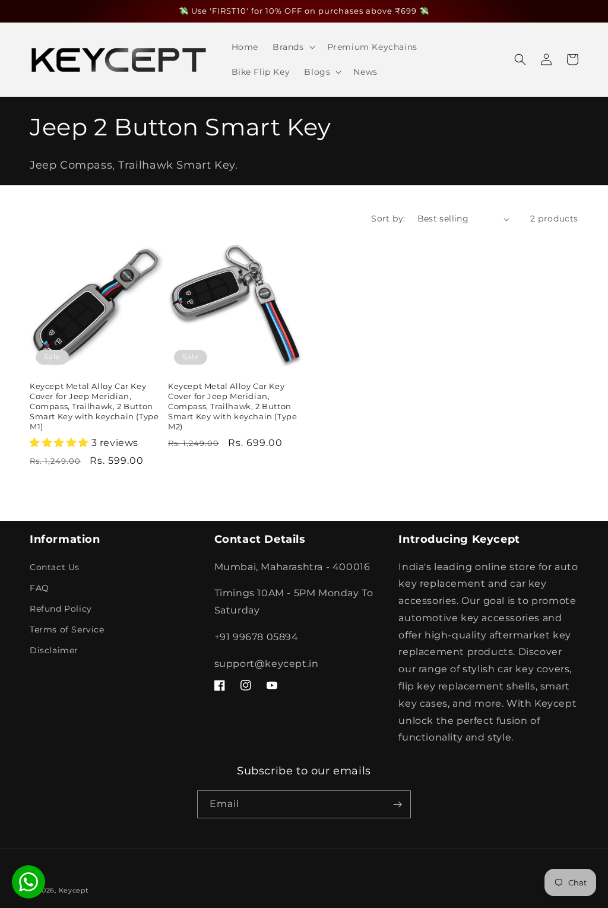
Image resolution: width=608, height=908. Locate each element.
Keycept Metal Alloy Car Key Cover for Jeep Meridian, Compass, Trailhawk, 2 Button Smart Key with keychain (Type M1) (94, 406)
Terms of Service (67, 629)
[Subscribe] (397, 804)
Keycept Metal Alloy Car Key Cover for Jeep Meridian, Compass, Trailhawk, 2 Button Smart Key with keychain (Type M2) (232, 406)
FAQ (39, 588)
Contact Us (55, 567)
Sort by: (388, 218)
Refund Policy (61, 608)
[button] (292, 46)
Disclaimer (54, 650)
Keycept (73, 890)
